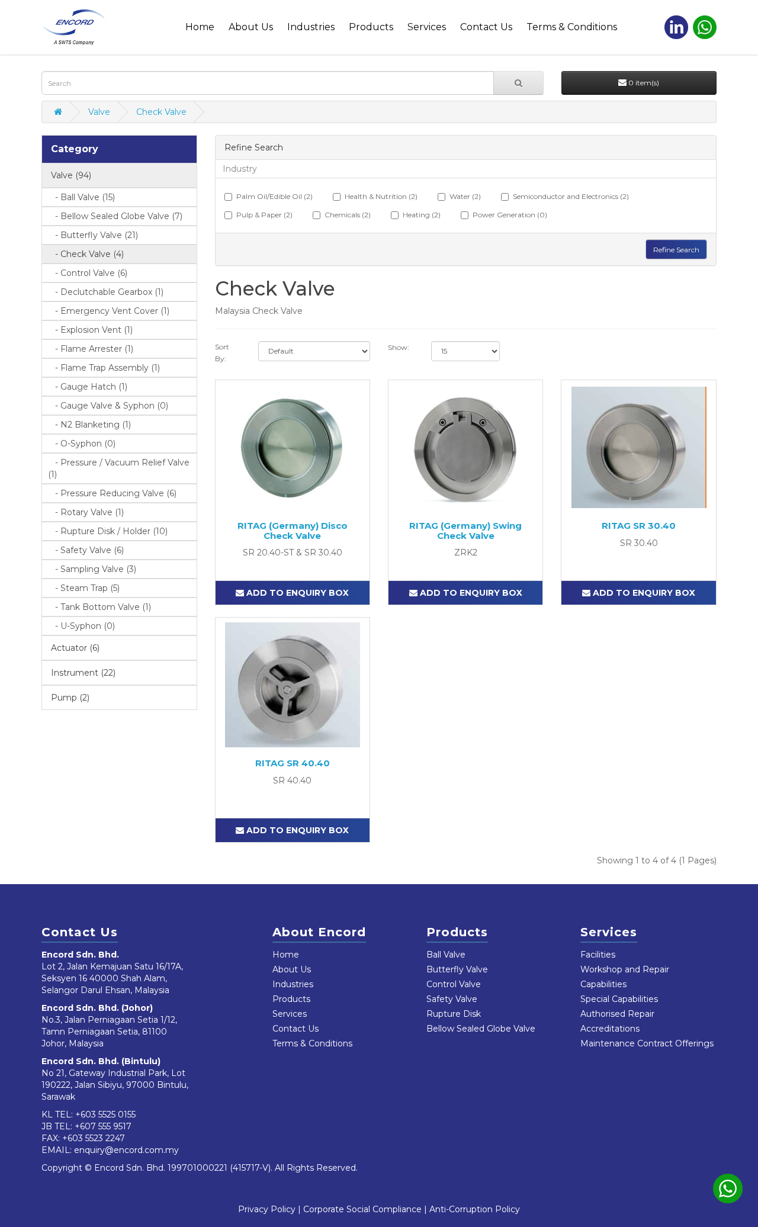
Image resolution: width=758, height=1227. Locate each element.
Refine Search (676, 249)
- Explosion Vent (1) (90, 330)
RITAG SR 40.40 (292, 763)
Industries (311, 27)
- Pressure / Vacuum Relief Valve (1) (119, 468)
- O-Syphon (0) (81, 443)
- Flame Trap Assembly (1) (104, 367)
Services (426, 27)
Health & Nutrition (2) (381, 196)
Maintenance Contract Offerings (647, 1043)
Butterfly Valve (457, 969)
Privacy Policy (267, 1209)
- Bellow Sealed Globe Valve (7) (115, 216)
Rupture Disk (453, 1013)
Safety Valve (451, 999)
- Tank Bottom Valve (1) (99, 607)
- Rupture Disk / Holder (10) (108, 531)
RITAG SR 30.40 (639, 525)
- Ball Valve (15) (81, 197)
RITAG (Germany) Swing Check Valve (465, 530)
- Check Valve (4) (86, 254)
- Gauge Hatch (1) (87, 386)
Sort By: (222, 352)
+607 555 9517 (103, 1126)
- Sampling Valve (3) (92, 569)
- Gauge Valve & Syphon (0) (108, 405)
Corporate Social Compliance (362, 1209)
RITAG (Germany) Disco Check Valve (292, 530)
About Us (251, 27)
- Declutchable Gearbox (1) (105, 292)
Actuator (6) (75, 648)
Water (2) (465, 196)
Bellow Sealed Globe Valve (480, 1028)
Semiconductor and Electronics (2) (571, 196)
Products (371, 27)
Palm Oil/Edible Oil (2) (274, 196)
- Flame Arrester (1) (90, 348)
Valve (99, 112)
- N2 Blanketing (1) (89, 424)
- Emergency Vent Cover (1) (108, 311)
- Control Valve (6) (87, 273)
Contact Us (486, 27)
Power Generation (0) (510, 214)
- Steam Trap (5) (84, 588)
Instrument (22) (83, 672)
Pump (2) (70, 697)
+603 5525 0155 (105, 1114)
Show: (398, 347)
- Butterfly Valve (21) (93, 235)
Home (199, 27)
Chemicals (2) (348, 214)
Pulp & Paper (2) (264, 214)
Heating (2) (422, 214)
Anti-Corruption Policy (474, 1209)
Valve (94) (71, 175)
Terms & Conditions (571, 27)
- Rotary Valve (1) (86, 512)
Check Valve (161, 112)
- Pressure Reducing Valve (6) (112, 493)
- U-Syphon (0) (81, 626)
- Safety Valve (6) (86, 550)
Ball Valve (445, 954)
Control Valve (453, 984)
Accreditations (610, 1028)
